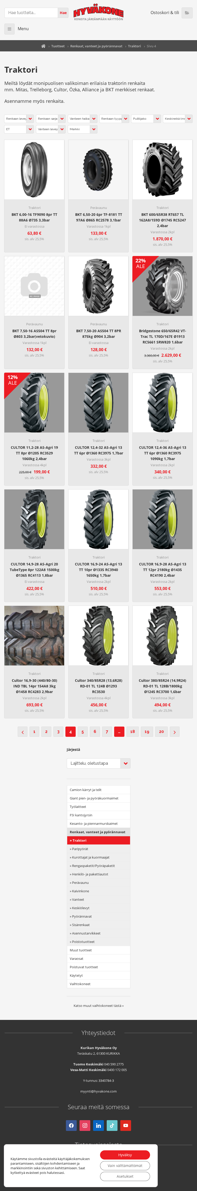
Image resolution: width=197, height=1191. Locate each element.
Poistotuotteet (83, 941)
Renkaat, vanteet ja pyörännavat (96, 46)
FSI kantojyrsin (81, 815)
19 (147, 731)
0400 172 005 (117, 1069)
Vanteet (78, 899)
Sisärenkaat (81, 924)
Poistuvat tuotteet (84, 967)
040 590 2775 (114, 1064)
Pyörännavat (82, 916)
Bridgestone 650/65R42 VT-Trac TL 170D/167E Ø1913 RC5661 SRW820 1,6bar (162, 336)
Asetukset (125, 1176)
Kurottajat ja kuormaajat (91, 857)
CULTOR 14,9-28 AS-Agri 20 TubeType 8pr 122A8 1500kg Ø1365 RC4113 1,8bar (34, 570)
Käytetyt (76, 975)
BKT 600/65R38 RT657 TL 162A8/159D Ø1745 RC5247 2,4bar (162, 220)
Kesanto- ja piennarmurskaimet (94, 823)
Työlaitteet (78, 806)
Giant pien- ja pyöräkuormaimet (94, 798)
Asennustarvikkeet (86, 933)
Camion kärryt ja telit (86, 789)
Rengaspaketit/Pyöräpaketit (93, 865)
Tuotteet (58, 46)
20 (161, 731)
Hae (63, 12)
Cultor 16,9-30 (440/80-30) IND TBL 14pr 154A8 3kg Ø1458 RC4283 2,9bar (34, 686)
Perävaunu (98, 207)
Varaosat (76, 958)
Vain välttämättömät (125, 1165)
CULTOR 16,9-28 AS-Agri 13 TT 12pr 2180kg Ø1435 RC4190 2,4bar (162, 570)
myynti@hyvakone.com (98, 1091)
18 (132, 731)
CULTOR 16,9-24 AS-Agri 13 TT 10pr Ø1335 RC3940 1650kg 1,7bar (98, 570)
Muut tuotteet (81, 950)
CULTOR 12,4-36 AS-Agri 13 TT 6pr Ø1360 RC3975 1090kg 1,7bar (162, 453)
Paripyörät (80, 849)
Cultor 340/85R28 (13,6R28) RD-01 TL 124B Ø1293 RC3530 (98, 686)
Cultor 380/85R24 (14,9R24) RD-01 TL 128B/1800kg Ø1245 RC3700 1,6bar (162, 686)
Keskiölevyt (81, 908)
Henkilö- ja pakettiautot (90, 874)
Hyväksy (125, 1154)
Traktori (134, 46)
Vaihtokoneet (80, 984)
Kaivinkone (80, 891)
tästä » (119, 1005)
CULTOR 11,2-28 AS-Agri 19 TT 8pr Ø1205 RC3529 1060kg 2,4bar (34, 453)
